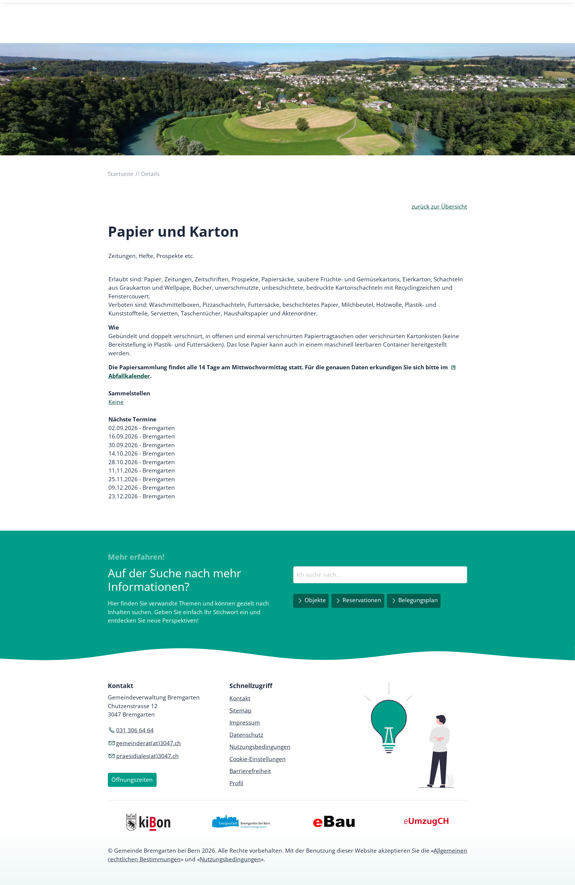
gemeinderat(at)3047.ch (148, 743)
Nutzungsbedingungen (230, 859)
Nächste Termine (132, 419)
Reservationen (362, 600)
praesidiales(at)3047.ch (147, 756)
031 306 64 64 (135, 730)
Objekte (315, 600)
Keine (116, 402)
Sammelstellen (129, 393)
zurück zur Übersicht (439, 206)
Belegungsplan (418, 600)
